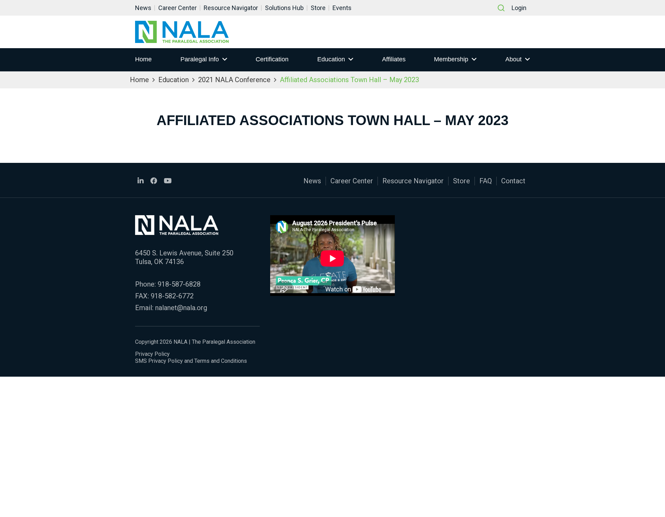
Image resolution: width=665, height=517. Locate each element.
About (513, 59)
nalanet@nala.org (181, 308)
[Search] (501, 8)
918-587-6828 (179, 284)
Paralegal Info (199, 59)
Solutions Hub (284, 7)
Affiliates (394, 59)
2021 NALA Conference (234, 80)
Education (331, 59)
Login (519, 7)
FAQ (485, 181)
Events (342, 7)
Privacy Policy (152, 354)
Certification (272, 59)
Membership (451, 59)
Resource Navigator (231, 7)
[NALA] (182, 32)
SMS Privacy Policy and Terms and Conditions (191, 361)
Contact (513, 181)
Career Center (177, 7)
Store (318, 7)
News (143, 7)
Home (143, 59)
